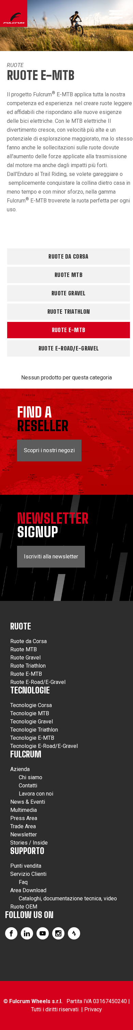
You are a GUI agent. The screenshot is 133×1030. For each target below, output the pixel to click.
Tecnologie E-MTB (32, 738)
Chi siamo (30, 777)
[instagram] (58, 933)
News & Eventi (27, 802)
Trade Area (23, 826)
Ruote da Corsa (68, 256)
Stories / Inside (29, 842)
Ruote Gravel (68, 293)
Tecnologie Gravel (31, 721)
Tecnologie (30, 690)
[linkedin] (27, 933)
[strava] (74, 933)
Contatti (28, 785)
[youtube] (42, 933)
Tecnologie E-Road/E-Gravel (44, 746)
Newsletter (23, 834)
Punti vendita (25, 866)
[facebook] (11, 933)
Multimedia (23, 810)
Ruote (15, 65)
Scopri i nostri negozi (49, 450)
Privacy (93, 1009)
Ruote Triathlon (68, 311)
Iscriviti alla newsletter (51, 556)
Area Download (28, 890)
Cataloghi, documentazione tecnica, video (68, 898)
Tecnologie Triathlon (34, 729)
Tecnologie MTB (29, 713)
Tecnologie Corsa (31, 705)
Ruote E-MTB (68, 330)
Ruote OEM (23, 906)
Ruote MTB (69, 275)
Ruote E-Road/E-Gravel (69, 348)
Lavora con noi (36, 793)
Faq (23, 882)
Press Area (23, 818)
